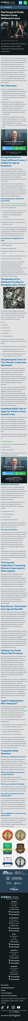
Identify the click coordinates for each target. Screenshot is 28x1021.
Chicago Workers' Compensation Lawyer (13, 478)
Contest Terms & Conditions (9, 995)
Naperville (14, 950)
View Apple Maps (15, 914)
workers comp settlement (15, 203)
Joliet (14, 934)
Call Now (20, 148)
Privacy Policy (5, 985)
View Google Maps (15, 912)
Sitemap (16, 1012)
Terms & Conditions (6, 993)
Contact (3, 990)
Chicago (14, 901)
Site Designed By (5, 1015)
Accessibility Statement (7, 987)
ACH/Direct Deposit (7, 441)
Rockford (14, 966)
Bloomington (14, 918)
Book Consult (9, 148)
